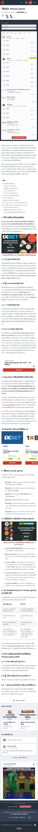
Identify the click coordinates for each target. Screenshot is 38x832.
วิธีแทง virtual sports (8, 198)
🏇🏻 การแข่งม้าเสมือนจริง (11, 193)
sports (19, 828)
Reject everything (12, 806)
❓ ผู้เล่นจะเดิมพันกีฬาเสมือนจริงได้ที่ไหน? (16, 212)
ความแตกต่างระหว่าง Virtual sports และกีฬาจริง (15, 202)
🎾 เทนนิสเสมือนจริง (10, 190)
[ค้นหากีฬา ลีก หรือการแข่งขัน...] (21, 2)
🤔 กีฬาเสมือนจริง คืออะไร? (12, 207)
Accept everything (25, 806)
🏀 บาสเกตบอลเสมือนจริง (12, 188)
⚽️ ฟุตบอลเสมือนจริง (11, 186)
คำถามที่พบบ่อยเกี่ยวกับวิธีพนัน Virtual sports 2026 (15, 205)
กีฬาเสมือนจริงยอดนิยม (8, 183)
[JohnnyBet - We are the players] (2, 2)
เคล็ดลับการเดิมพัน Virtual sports (11, 200)
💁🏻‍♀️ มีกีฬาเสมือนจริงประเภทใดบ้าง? (14, 209)
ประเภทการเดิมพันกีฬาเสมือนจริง (11, 195)
